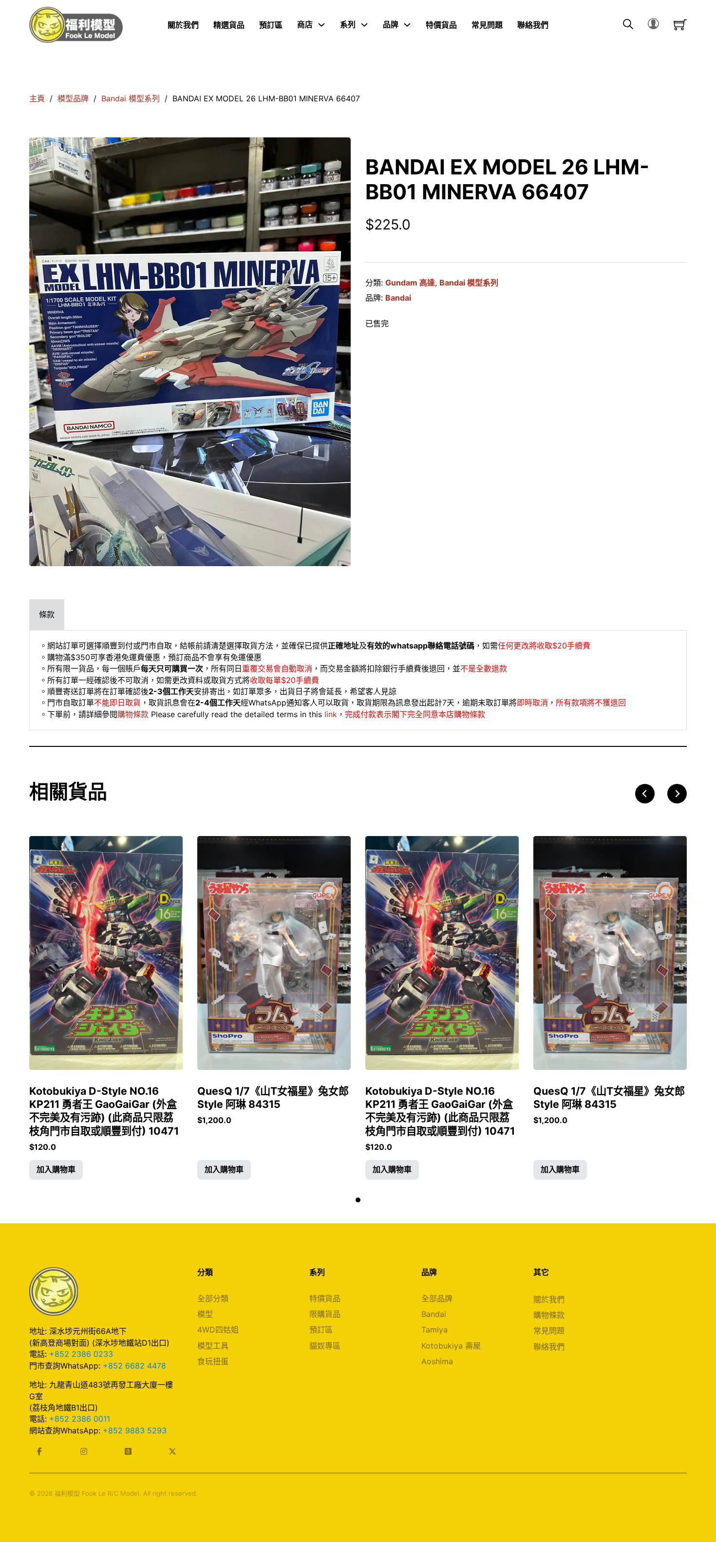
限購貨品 (324, 1314)
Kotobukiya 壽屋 (451, 1346)
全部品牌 (436, 1298)
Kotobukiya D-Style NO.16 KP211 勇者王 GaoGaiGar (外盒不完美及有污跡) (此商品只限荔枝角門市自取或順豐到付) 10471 (104, 1111)
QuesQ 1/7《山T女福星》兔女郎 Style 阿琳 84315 (273, 1097)
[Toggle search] (628, 25)
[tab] (46, 614)
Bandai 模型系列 (130, 98)
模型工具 (212, 1346)
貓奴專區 (324, 1346)
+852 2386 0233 (81, 1354)
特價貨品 (441, 24)
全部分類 (212, 1298)
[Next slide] (677, 793)
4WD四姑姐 (218, 1329)
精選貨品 (229, 24)
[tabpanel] (358, 680)
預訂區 (271, 24)
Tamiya (434, 1329)
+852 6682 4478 (134, 1366)
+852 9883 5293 (135, 1430)
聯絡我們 (532, 24)
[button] (56, 1170)
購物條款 (133, 714)
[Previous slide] (645, 793)
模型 (205, 1314)
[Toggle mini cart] (680, 24)
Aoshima (437, 1361)
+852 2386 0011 (79, 1419)
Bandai (398, 298)
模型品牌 (73, 98)
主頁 (37, 98)
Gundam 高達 (410, 282)
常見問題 (487, 24)
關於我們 (183, 24)
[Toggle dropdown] (321, 25)
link (330, 714)
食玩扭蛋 (212, 1361)
